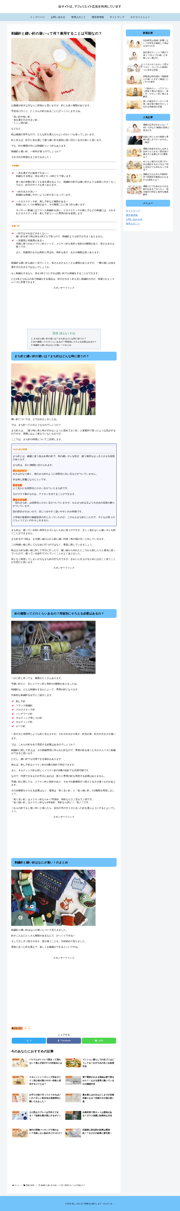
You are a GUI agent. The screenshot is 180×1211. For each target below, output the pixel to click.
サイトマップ (133, 211)
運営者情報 (132, 215)
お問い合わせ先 (134, 219)
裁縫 (28, 1028)
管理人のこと (133, 223)
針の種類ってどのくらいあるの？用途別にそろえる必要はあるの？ (65, 342)
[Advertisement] (64, 307)
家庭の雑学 (18, 1028)
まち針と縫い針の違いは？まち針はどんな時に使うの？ (59, 338)
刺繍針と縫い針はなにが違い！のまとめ (52, 345)
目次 (55, 333)
